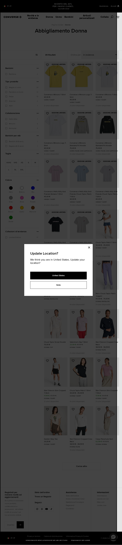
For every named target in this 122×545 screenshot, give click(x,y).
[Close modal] (90, 247)
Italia (58, 284)
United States (58, 275)
